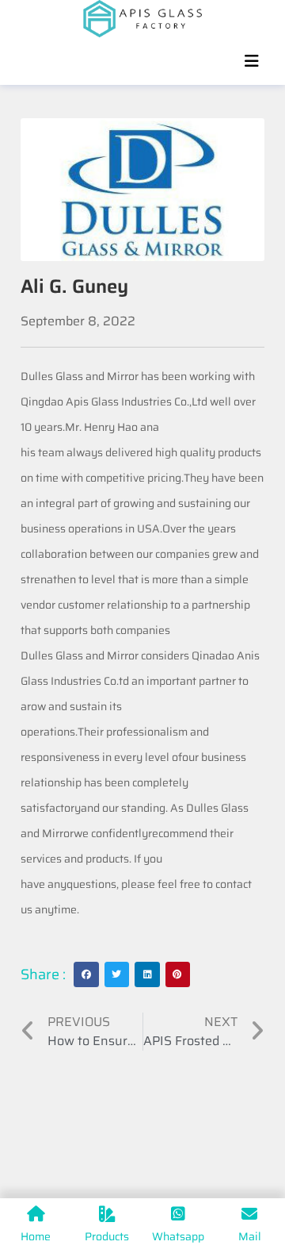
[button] (86, 974)
